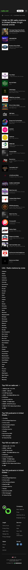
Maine (3, 310)
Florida (3, 288)
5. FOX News (5, 397)
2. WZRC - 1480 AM (6, 390)
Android (4, 550)
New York (4, 338)
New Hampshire (6, 332)
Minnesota (4, 319)
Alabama (4, 271)
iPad (3, 547)
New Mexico (5, 336)
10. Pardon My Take (6, 437)
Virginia (4, 371)
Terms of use (5, 525)
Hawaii (3, 293)
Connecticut (5, 284)
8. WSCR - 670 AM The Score (9, 403)
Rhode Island (5, 355)
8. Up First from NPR (7, 433)
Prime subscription (19, 534)
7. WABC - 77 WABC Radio (8, 401)
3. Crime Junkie (6, 422)
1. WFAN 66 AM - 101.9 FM (8, 388)
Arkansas (4, 277)
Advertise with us (20, 515)
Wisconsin (4, 377)
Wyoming (4, 379)
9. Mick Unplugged (6, 435)
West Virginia (5, 375)
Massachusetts (5, 314)
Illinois (3, 297)
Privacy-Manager (6, 536)
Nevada (4, 329)
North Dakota (5, 342)
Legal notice (5, 531)
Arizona (4, 275)
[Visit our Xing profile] (21, 544)
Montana (4, 325)
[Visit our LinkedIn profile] (17, 544)
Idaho (3, 295)
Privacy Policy (5, 528)
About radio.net (20, 509)
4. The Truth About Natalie (8, 424)
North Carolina (5, 340)
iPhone (4, 544)
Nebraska (4, 327)
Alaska (3, 273)
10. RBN (4, 408)
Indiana (3, 299)
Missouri (4, 323)
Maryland (4, 312)
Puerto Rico (5, 353)
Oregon (4, 349)
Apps (17, 528)
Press (17, 512)
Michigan (4, 316)
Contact (18, 525)
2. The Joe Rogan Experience (9, 420)
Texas (3, 364)
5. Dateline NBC (6, 427)
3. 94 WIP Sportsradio (7, 393)
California (4, 280)
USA (15, 557)
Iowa (3, 301)
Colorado (4, 282)
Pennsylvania (5, 351)
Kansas (3, 303)
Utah (3, 366)
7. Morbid (4, 431)
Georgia (4, 290)
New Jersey (5, 334)
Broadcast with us (20, 517)
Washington (5, 373)
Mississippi (4, 321)
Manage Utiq (5, 534)
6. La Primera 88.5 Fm (7, 399)
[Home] (2, 15)
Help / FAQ (19, 531)
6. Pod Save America (7, 429)
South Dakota (5, 360)
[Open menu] (26, 11)
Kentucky (4, 306)
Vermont (4, 368)
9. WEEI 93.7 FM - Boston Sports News (11, 406)
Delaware (4, 286)
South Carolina (5, 358)
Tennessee (4, 362)
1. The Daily (5, 418)
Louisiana (4, 308)
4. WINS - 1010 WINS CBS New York (10, 395)
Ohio (3, 345)
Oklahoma (4, 347)
